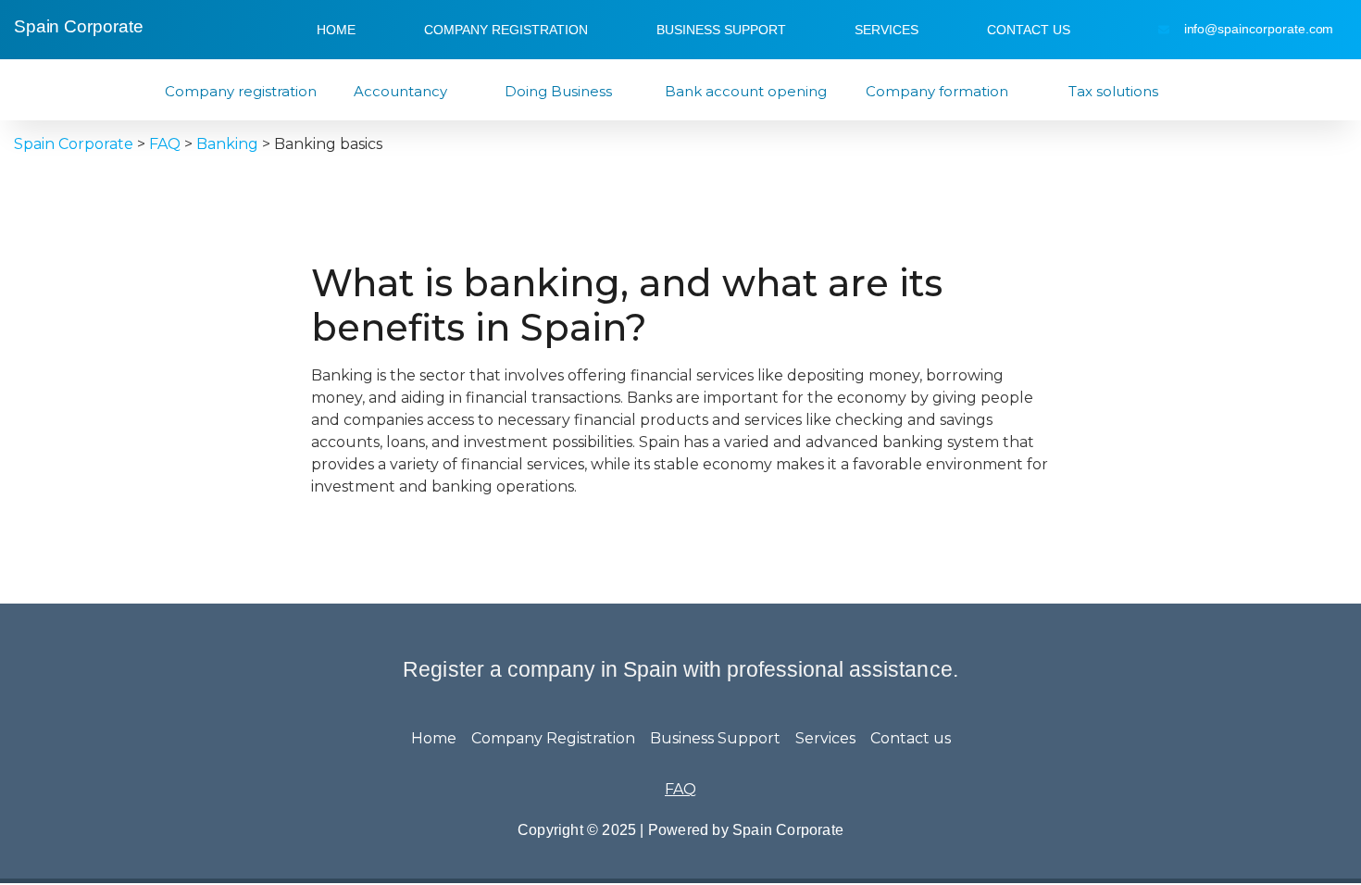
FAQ (680, 789)
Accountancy (400, 91)
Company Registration (506, 29)
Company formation (937, 91)
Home (336, 29)
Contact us (1028, 29)
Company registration (241, 91)
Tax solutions (1113, 91)
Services (886, 29)
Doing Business (558, 91)
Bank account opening (746, 91)
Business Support (721, 29)
